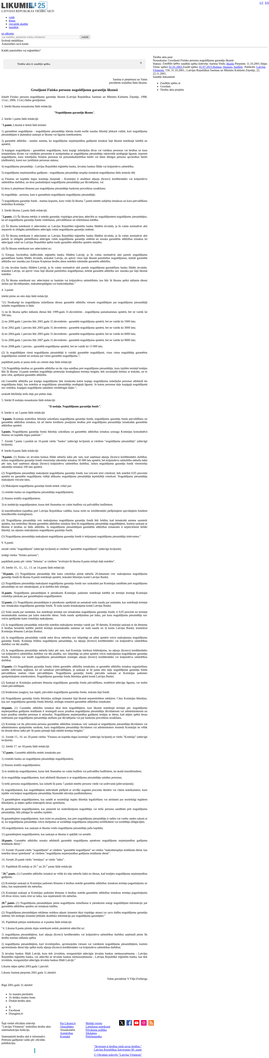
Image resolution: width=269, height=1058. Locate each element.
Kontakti (65, 1036)
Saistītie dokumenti (164, 76)
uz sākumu (7, 33)
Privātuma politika (96, 1029)
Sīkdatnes (91, 1033)
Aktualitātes (67, 1026)
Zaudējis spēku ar (170, 83)
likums (230, 63)
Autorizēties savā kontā (14, 43)
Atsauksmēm (67, 1029)
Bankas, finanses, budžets (228, 67)
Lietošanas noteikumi (98, 1026)
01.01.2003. (176, 67)
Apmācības (66, 1033)
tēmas (12, 20)
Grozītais (165, 86)
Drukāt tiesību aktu (20, 1000)
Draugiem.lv (16, 1013)
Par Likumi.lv (68, 1023)
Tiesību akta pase (163, 57)
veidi (11, 17)
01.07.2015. (206, 67)
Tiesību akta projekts (172, 89)
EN (267, 2)
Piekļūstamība (94, 1036)
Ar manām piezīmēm (21, 994)
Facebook (14, 1010)
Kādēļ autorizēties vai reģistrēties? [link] (21, 50)
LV (262, 2)
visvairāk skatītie (18, 23)
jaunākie (13, 27)
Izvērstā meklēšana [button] (12, 40)
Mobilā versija (94, 1023)
